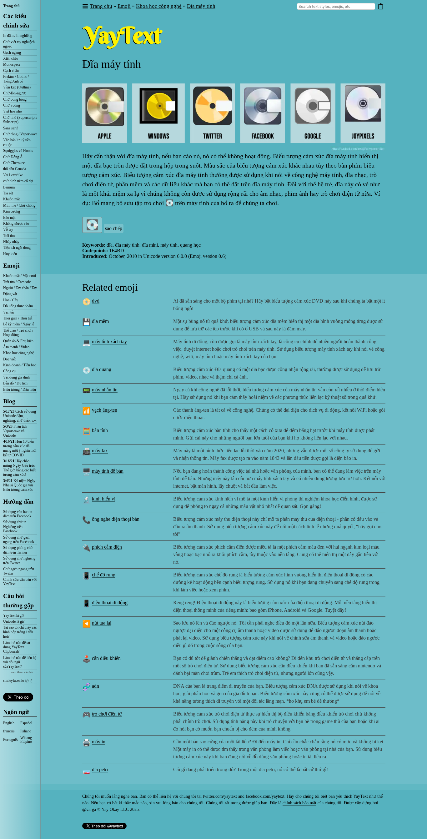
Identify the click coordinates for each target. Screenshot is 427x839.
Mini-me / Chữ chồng (19, 205)
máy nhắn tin (105, 389)
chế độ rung (103, 574)
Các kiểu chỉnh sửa (16, 21)
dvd (95, 301)
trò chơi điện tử (107, 713)
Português (10, 739)
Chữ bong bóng (15, 99)
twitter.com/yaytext (220, 796)
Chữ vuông (11, 105)
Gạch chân (11, 70)
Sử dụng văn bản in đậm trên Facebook (17, 514)
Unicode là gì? (13, 621)
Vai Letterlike (13, 175)
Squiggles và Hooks (18, 150)
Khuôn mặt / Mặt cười (19, 276)
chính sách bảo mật (299, 803)
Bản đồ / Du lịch (15, 383)
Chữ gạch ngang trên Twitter (18, 571)
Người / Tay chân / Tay (20, 288)
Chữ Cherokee (14, 163)
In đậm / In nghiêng (17, 35)
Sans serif (10, 128)
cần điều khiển (106, 658)
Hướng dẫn (18, 501)
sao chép (113, 228)
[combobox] (336, 6)
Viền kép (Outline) (17, 87)
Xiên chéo (10, 58)
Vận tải (8, 312)
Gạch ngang (12, 52)
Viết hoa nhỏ (12, 111)
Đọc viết (9, 359)
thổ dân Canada (14, 169)
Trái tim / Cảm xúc (17, 282)
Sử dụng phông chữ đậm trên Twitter (18, 549)
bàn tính (100, 430)
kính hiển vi (103, 498)
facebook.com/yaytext (265, 796)
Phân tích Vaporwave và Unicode (15, 431)
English (8, 723)
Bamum (9, 187)
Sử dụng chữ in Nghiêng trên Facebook (14, 526)
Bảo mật (9, 217)
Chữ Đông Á (13, 157)
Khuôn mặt (11, 199)
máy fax (100, 450)
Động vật (10, 294)
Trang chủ (11, 6)
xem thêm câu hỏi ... (24, 672)
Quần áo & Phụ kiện (18, 341)
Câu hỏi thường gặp (18, 600)
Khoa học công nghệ (18, 353)
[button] (85, 6)
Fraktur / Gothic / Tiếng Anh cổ (16, 78)
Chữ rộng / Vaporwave (20, 134)
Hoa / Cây (10, 300)
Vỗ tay (8, 229)
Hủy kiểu (10, 254)
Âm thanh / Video (16, 347)
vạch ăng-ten (104, 410)
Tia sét (8, 193)
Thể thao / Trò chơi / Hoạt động (18, 332)
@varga (89, 809)
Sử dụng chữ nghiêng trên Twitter (19, 560)
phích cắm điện (107, 547)
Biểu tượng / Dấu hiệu (19, 389)
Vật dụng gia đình (16, 377)
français (9, 731)
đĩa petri (100, 769)
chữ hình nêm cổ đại (18, 181)
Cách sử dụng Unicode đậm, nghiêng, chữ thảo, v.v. (20, 416)
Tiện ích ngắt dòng (17, 247)
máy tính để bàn (107, 471)
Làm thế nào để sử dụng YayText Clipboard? (16, 647)
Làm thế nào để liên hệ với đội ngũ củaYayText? (19, 662)
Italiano (25, 731)
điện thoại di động (110, 602)
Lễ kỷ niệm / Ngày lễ (18, 324)
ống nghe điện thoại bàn (115, 519)
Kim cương (11, 211)
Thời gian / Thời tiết (17, 318)
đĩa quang (101, 369)
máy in (98, 741)
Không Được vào (16, 223)
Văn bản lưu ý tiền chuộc (17, 142)
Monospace (11, 64)
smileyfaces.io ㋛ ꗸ (17, 680)
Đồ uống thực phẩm (18, 306)
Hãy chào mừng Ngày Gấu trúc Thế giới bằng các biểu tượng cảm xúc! (19, 468)
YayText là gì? (13, 615)
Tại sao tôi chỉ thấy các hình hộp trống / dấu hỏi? (20, 632)
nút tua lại (101, 622)
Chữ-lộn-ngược (14, 93)
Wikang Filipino (26, 740)
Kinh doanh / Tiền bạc (19, 365)
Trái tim (9, 236)
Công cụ (9, 371)
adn (95, 686)
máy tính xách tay (109, 341)
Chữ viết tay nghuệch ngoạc (19, 44)
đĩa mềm (100, 321)
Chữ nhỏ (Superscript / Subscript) (20, 119)
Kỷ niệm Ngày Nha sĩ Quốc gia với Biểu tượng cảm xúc (19, 485)
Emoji (11, 265)
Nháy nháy (11, 241)
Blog (9, 401)
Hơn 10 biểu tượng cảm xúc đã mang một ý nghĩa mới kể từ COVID (19, 448)
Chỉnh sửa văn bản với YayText (20, 581)
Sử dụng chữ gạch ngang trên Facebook (18, 539)
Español (26, 723)
